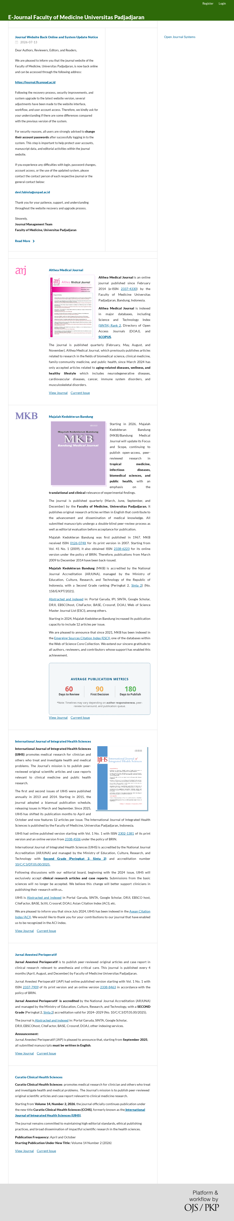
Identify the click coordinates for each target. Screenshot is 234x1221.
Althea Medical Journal (66, 270)
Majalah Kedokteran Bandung (71, 416)
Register (207, 3)
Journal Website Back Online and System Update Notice (56, 37)
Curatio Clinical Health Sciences (38, 1077)
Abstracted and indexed (66, 599)
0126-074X (78, 543)
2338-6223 (122, 549)
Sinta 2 (136, 585)
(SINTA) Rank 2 (109, 325)
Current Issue (80, 393)
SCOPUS (104, 337)
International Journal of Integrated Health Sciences (53, 741)
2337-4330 (129, 289)
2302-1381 (126, 833)
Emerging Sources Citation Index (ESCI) (82, 638)
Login (222, 3)
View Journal (58, 393)
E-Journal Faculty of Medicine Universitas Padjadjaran (76, 17)
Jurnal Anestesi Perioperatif (36, 954)
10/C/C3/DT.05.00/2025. (32, 864)
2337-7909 (31, 987)
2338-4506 (73, 839)
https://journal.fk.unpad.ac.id (35, 82)
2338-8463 (108, 987)
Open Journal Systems (179, 37)
